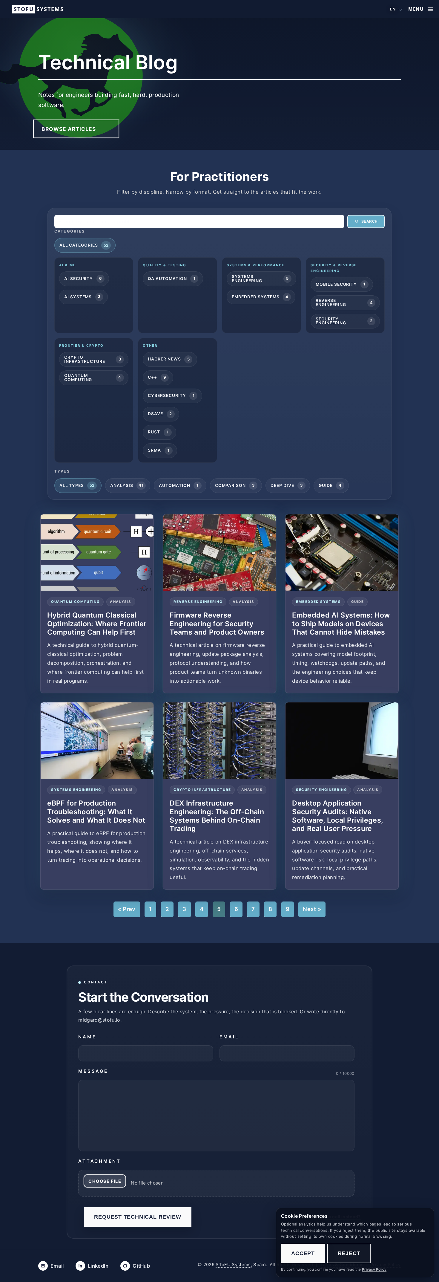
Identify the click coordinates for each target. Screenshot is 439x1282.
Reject (349, 1253)
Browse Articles (69, 129)
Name (87, 1037)
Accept (303, 1253)
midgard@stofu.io (99, 1020)
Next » (312, 909)
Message (93, 1071)
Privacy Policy (374, 1269)
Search (369, 221)
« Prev (127, 909)
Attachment (99, 1161)
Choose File (104, 1180)
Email (229, 1037)
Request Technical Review (137, 1217)
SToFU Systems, (234, 1264)
